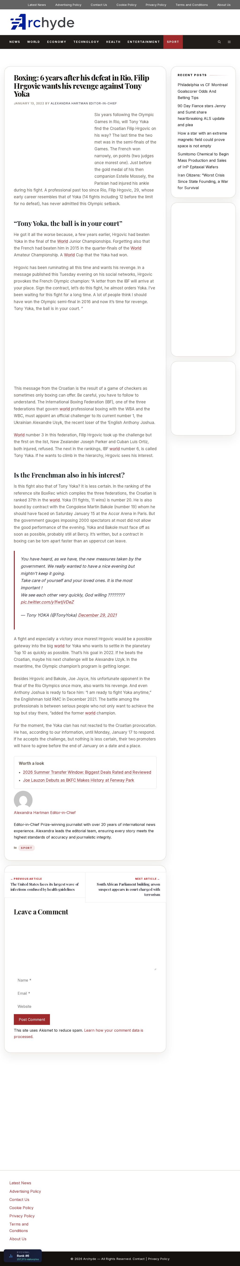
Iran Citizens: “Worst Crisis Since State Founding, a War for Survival (203, 181)
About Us (224, 5)
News (14, 42)
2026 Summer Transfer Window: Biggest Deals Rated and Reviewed (87, 772)
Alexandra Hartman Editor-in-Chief (45, 812)
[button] (219, 42)
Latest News (37, 5)
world (65, 409)
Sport (173, 42)
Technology (86, 42)
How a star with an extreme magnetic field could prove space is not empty (202, 139)
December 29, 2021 (97, 615)
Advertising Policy (68, 5)
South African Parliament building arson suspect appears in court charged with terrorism (128, 889)
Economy (56, 42)
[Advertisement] (53, 146)
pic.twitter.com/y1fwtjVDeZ (47, 602)
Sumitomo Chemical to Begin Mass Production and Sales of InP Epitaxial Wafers (203, 160)
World (33, 42)
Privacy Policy (156, 5)
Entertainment (144, 42)
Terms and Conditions (192, 5)
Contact (139, 1259)
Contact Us (99, 5)
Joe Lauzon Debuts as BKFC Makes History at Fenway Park (78, 780)
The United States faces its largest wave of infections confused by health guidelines (45, 887)
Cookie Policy (126, 5)
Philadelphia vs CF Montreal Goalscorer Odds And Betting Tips (203, 91)
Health (113, 42)
